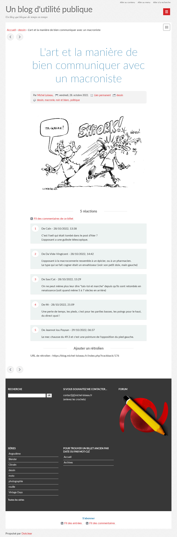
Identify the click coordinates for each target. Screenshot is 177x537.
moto (11, 476)
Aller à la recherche (161, 2)
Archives (68, 462)
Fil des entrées (73, 523)
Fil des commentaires (102, 523)
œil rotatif (10, 36)
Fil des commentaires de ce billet (53, 218)
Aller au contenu (127, 2)
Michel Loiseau (45, 95)
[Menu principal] (166, 11)
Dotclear (27, 533)
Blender (13, 459)
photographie (16, 481)
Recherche (15, 389)
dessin (22, 30)
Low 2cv (19, 36)
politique (75, 100)
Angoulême (15, 454)
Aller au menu (144, 2)
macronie (50, 100)
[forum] (144, 416)
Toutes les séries (16, 500)
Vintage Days (16, 492)
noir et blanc (62, 100)
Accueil (11, 30)
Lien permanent (102, 95)
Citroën (12, 465)
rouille (12, 487)
